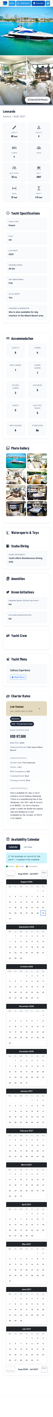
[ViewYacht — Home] (5, 3)
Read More (19, 677)
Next (44, 873)
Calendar (13, 847)
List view (28, 847)
